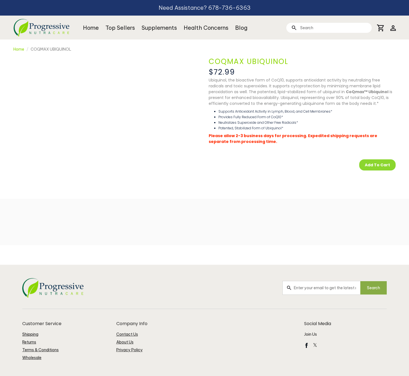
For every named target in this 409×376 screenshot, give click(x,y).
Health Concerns (206, 27)
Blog (241, 27)
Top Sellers (120, 27)
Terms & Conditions (40, 349)
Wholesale (31, 357)
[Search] (294, 27)
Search (373, 287)
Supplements (159, 27)
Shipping (30, 334)
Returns (29, 342)
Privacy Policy (129, 349)
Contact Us (127, 334)
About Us (125, 342)
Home (91, 27)
